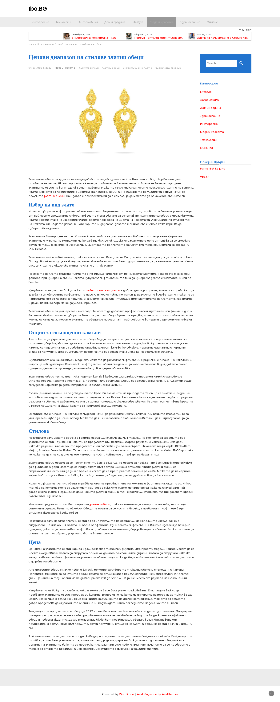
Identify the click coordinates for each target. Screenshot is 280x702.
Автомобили (88, 22)
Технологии (64, 22)
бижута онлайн (89, 67)
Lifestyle (137, 22)
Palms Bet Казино (212, 168)
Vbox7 (204, 176)
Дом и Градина (114, 22)
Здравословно (190, 22)
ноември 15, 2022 (41, 67)
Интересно (40, 22)
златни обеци (111, 67)
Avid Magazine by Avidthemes (157, 694)
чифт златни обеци (168, 67)
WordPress (126, 694)
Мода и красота (162, 22)
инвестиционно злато (137, 67)
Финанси (213, 22)
